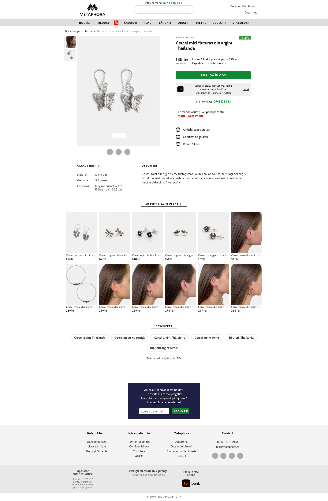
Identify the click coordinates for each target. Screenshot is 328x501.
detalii (246, 89)
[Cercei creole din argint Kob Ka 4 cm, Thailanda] (114, 284)
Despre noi (181, 441)
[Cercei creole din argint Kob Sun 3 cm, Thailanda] (180, 284)
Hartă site (181, 456)
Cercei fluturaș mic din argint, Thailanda (81, 255)
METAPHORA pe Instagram (240, 456)
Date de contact (96, 441)
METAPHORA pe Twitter (223, 456)
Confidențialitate (139, 446)
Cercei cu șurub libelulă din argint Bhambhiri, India (114, 255)
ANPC (139, 456)
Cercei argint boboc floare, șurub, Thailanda (147, 255)
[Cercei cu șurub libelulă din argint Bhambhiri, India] (114, 232)
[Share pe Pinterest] (127, 152)
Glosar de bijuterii (181, 446)
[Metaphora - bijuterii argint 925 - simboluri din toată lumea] (92, 9)
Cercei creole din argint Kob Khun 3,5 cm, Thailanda (246, 255)
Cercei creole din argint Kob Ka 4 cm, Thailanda (114, 307)
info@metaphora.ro (227, 447)
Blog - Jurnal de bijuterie (181, 451)
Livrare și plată (97, 446)
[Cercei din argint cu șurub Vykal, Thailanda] (213, 232)
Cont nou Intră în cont (243, 6)
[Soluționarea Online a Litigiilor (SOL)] (234, 473)
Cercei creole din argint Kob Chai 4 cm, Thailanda (246, 307)
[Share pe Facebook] (110, 152)
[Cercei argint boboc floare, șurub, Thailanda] (147, 232)
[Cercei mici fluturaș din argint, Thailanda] (118, 91)
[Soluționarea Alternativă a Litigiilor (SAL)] (234, 485)
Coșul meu (251, 12)
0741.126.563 (227, 441)
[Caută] (190, 9)
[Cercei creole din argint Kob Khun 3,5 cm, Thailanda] (246, 232)
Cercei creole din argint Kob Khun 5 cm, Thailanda (81, 307)
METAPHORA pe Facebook (215, 456)
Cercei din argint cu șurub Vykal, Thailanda (213, 255)
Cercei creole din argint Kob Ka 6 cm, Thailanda (213, 307)
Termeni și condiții (139, 441)
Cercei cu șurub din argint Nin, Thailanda (180, 255)
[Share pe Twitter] (119, 152)
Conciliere (139, 451)
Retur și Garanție (96, 451)
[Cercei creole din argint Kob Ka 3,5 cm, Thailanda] (147, 284)
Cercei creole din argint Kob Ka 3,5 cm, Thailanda (147, 307)
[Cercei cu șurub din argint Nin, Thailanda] (180, 232)
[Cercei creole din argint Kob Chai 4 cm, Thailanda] (246, 284)
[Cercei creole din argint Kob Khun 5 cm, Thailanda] (81, 284)
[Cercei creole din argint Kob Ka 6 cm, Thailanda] (213, 284)
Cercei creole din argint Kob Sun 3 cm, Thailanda (180, 307)
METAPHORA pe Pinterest (232, 456)
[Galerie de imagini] (70, 42)
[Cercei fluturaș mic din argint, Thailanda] (81, 232)
